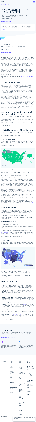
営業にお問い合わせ (11, 337)
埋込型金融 (20, 368)
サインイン (29, 394)
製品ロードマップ (30, 380)
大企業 (20, 361)
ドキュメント (21, 406)
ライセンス (29, 373)
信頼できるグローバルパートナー (19, 314)
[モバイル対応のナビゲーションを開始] (34, 1)
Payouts (11, 384)
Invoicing (11, 377)
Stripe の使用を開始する (6, 21)
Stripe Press (29, 384)
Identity (11, 376)
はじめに (2, 42)
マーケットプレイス (22, 373)
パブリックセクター (22, 392)
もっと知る (3, 29)
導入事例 (28, 362)
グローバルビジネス (22, 371)
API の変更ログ (21, 410)
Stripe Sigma (12, 388)
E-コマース (20, 367)
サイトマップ (29, 374)
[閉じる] (34, 417)
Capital (11, 366)
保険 (19, 385)
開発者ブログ (21, 414)
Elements (11, 373)
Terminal (11, 391)
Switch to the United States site (19, 419)
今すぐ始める (4, 337)
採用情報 (28, 381)
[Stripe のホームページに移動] (2, 359)
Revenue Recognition (13, 387)
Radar (11, 386)
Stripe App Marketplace (22, 398)
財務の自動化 (21, 369)
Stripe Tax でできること (5, 49)
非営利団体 (20, 389)
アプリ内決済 (21, 372)
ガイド (2, 4)
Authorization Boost (13, 363)
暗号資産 (11, 371)
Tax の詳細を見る (4, 349)
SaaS (19, 377)
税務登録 (24, 304)
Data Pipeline (12, 372)
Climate (11, 368)
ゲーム (20, 382)
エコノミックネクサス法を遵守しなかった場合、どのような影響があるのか (13, 46)
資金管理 (20, 374)
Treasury (11, 392)
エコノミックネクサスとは (5, 44)
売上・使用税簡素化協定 (5, 232)
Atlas (11, 362)
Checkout (11, 367)
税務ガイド (7, 4)
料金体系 (11, 361)
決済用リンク (12, 382)
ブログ (28, 363)
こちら (32, 202)
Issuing (11, 378)
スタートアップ (21, 362)
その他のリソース (30, 376)
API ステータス (21, 409)
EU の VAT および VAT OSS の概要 (27, 76)
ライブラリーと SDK (22, 411)
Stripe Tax (3, 294)
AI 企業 (20, 378)
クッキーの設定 (29, 375)
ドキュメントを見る (22, 349)
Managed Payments (13, 381)
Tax (10, 389)
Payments (11, 383)
